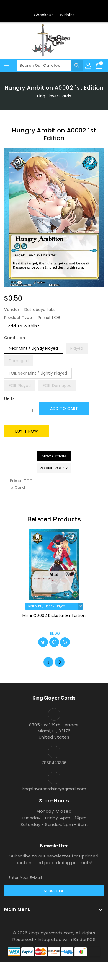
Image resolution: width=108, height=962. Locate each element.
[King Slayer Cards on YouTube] (64, 6)
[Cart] (99, 65)
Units (9, 399)
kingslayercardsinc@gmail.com (54, 789)
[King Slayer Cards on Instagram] (54, 6)
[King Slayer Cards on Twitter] (43, 6)
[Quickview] (43, 642)
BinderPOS (84, 939)
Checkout (43, 15)
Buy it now (26, 431)
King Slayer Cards (54, 96)
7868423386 (54, 763)
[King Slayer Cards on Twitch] (75, 6)
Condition (14, 337)
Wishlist (67, 15)
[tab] (54, 456)
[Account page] (88, 65)
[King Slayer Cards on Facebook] (33, 6)
